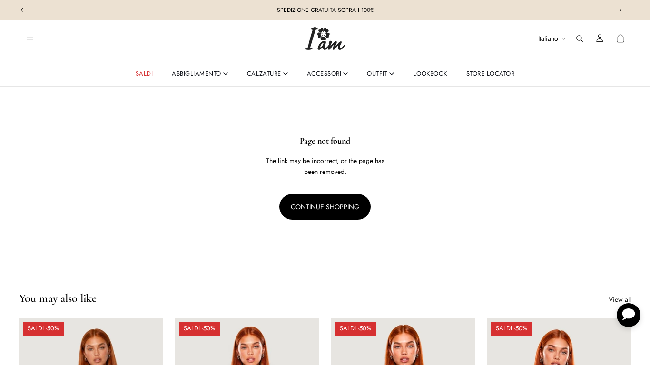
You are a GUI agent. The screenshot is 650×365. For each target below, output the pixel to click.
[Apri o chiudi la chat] (628, 315)
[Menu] (30, 38)
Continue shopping (325, 206)
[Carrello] (620, 38)
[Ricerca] (579, 38)
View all (620, 299)
